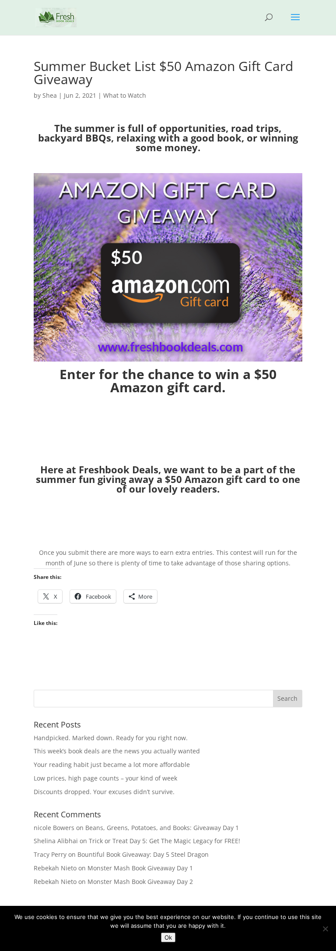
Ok (168, 937)
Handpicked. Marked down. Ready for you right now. (111, 738)
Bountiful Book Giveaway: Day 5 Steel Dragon (143, 854)
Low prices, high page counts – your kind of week (105, 778)
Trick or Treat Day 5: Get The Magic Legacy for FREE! (164, 841)
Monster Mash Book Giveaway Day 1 (140, 868)
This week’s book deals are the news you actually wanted (117, 751)
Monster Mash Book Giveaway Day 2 (140, 881)
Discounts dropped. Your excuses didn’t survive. (104, 792)
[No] (325, 928)
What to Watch (124, 95)
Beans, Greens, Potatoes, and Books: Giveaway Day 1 (162, 827)
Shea (49, 95)
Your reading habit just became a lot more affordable (112, 764)
